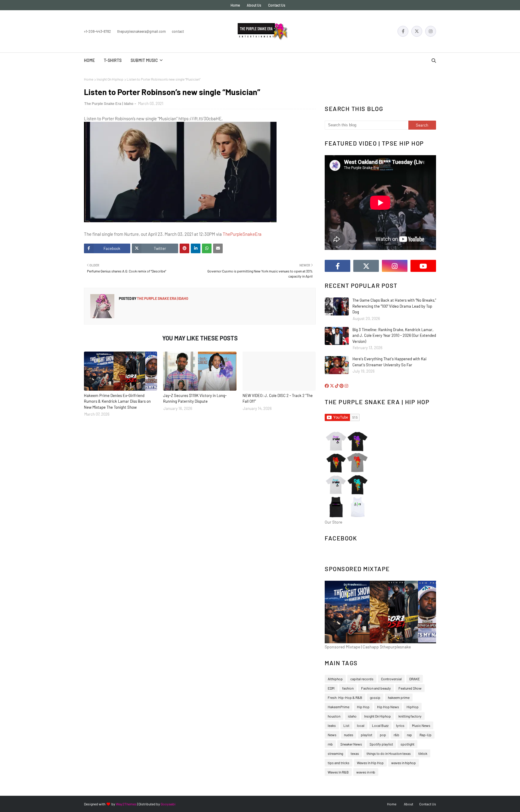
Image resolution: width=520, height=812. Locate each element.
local (360, 725)
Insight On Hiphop (110, 79)
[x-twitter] (416, 31)
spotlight (407, 744)
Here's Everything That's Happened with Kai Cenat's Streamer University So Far (389, 361)
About (408, 804)
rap (409, 735)
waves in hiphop (403, 763)
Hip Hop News (388, 707)
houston (334, 716)
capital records (361, 679)
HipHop (413, 707)
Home (235, 5)
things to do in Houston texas (389, 753)
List (346, 725)
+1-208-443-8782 (97, 31)
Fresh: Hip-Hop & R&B (345, 697)
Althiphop (335, 679)
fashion (348, 688)
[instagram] (430, 31)
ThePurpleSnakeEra (242, 234)
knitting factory (410, 716)
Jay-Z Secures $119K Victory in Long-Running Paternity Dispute (195, 398)
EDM (331, 688)
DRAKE (414, 679)
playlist (366, 735)
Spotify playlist (381, 744)
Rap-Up (425, 735)
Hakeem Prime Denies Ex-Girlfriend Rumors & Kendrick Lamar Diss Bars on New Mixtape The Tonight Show (117, 401)
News (332, 735)
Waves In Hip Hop (370, 763)
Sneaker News (351, 744)
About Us (254, 5)
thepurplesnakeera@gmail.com (141, 31)
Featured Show (410, 688)
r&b (396, 735)
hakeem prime (399, 697)
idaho (352, 716)
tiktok (422, 753)
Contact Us (276, 5)
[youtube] (423, 266)
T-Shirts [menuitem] (113, 60)
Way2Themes (126, 804)
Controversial (391, 679)
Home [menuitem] (89, 60)
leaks (332, 725)
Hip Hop (363, 707)
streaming (335, 753)
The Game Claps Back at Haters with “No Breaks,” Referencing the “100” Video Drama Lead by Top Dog (394, 306)
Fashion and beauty (376, 688)
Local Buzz (380, 725)
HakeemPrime (338, 707)
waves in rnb (365, 772)
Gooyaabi (168, 804)
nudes (348, 735)
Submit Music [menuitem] (144, 60)
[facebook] (403, 31)
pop (383, 735)
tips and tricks (338, 763)
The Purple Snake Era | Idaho (108, 103)
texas (355, 753)
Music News (421, 725)
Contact (178, 31)
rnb (330, 744)
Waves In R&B (338, 772)
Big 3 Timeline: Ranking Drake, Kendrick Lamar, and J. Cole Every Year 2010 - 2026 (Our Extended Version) (394, 335)
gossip (375, 697)
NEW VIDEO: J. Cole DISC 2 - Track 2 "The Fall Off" (278, 398)
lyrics (400, 725)
